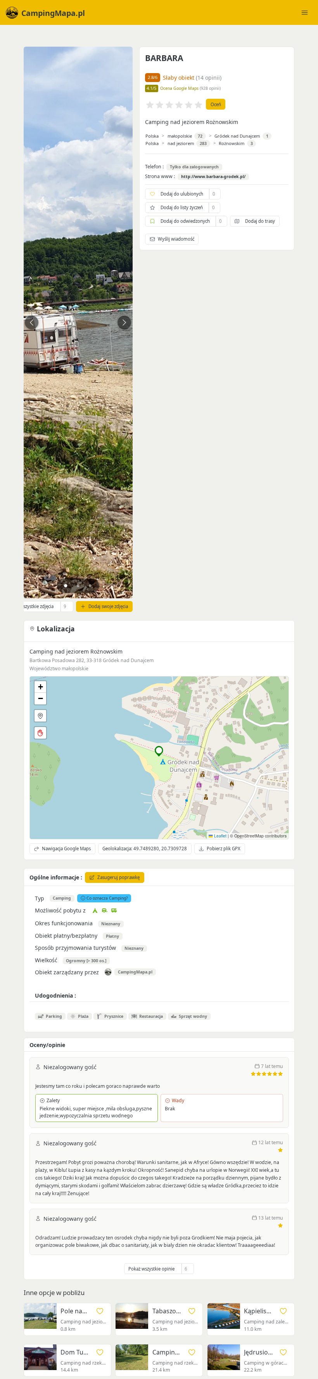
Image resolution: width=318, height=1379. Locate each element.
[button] (159, 751)
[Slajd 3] (90, 586)
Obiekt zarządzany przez (67, 972)
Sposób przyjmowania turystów (75, 947)
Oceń (216, 104)
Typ (39, 898)
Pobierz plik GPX (223, 848)
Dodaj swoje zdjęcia (108, 606)
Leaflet (219, 836)
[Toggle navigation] (304, 12)
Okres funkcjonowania (64, 923)
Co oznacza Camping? (107, 898)
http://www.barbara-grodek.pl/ (213, 177)
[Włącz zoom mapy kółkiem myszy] (40, 733)
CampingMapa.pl (135, 972)
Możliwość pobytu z (60, 910)
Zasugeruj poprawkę (118, 877)
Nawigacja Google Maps (66, 848)
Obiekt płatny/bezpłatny (66, 935)
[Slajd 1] (66, 586)
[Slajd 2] (78, 586)
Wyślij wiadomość (176, 239)
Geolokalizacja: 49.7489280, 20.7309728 (144, 848)
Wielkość (46, 960)
